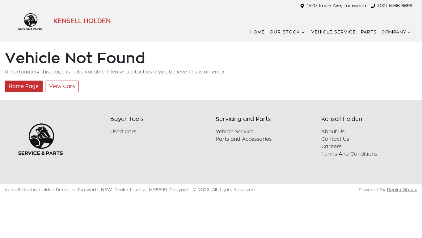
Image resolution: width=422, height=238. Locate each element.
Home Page (24, 86)
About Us (332, 131)
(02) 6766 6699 (395, 5)
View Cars (62, 86)
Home (257, 32)
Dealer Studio (402, 189)
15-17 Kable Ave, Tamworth (336, 5)
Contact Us (335, 139)
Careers (331, 146)
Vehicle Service (333, 32)
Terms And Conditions (349, 154)
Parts (369, 32)
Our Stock (285, 32)
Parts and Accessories (244, 139)
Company (394, 32)
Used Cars (123, 131)
